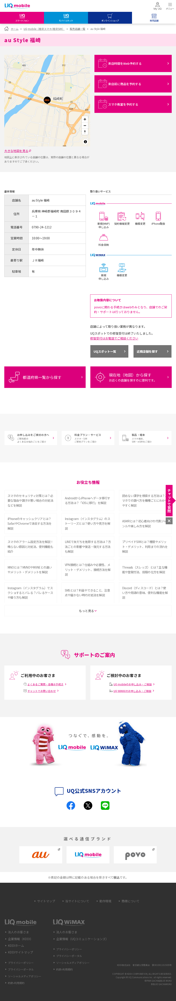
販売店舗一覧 (77, 29)
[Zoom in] (85, 119)
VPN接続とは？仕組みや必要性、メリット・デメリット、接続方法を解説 (88, 570)
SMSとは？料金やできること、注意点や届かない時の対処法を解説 (87, 592)
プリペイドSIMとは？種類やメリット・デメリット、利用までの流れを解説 (145, 547)
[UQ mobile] (17, 6)
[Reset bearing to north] (85, 132)
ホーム (14, 29)
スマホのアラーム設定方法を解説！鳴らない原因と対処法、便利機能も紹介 (30, 547)
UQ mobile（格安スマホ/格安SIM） (44, 29)
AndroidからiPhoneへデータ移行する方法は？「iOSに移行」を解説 (87, 500)
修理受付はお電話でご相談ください (114, 338)
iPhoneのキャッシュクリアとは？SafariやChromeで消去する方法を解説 (30, 523)
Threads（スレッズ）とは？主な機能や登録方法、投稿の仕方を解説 (144, 569)
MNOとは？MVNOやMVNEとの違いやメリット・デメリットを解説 (30, 569)
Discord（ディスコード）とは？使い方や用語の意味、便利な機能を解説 (145, 593)
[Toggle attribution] (85, 141)
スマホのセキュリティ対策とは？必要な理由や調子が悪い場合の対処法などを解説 (30, 500)
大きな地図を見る (16, 151)
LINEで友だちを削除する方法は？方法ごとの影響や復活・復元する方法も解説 (88, 547)
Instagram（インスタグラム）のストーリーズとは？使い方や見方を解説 (87, 523)
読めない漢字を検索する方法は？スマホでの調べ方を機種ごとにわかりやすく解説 (145, 500)
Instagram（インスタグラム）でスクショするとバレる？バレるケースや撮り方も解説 (30, 593)
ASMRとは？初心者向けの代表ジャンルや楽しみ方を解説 (144, 523)
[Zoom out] (85, 125)
